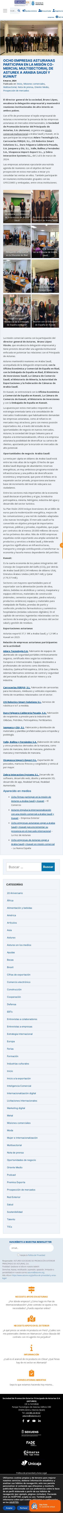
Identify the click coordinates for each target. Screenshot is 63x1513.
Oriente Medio (41, 87)
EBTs (10, 1011)
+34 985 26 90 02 (33, 1413)
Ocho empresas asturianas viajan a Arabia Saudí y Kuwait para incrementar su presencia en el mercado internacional (33, 826)
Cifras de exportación (18, 974)
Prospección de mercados (16, 90)
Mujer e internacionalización (22, 1137)
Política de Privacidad (36, 1255)
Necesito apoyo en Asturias (31, 1296)
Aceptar (9, 1508)
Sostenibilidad (14, 1211)
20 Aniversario (15, 893)
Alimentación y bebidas (19, 907)
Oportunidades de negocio (21, 1160)
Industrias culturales (18, 1063)
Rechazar (24, 1508)
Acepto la (32, 1255)
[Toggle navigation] (5, 10)
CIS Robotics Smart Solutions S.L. (22, 701)
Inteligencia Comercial (19, 1085)
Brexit (10, 967)
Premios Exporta (16, 1182)
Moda (10, 1130)
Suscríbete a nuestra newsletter (30, 1241)
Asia (9, 930)
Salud (10, 1204)
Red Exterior (13, 1197)
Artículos (12, 922)
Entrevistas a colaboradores (22, 1019)
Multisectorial (10, 87)
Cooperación (14, 996)
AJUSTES (14, 1502)
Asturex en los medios (19, 945)
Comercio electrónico (18, 982)
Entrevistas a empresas (19, 1026)
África (10, 900)
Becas (10, 959)
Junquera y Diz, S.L (13, 727)
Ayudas (11, 952)
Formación (12, 1056)
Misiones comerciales (34, 83)
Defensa (11, 1004)
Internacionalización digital (21, 1093)
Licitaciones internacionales (22, 1100)
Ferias (10, 1048)
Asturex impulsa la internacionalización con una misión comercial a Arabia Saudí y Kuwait (32, 813)
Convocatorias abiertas (31, 1380)
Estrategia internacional (20, 1034)
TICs (9, 1226)
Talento (11, 1219)
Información (31, 1354)
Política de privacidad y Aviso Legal (31, 1473)
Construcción (14, 989)
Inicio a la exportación (19, 1078)
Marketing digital (16, 1108)
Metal (10, 1115)
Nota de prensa (25, 87)
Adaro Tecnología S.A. (15, 651)
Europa (11, 1041)
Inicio (19, 83)
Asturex (11, 937)
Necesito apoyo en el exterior (31, 1325)
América (11, 915)
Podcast (11, 1174)
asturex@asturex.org (36, 1272)
